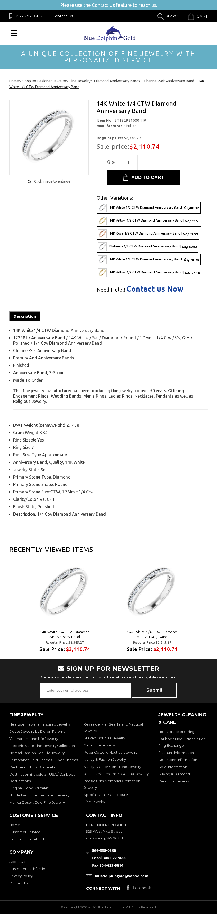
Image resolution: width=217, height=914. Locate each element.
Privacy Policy (21, 876)
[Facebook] (139, 889)
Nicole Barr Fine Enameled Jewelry (39, 795)
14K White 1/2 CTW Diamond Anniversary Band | (154, 207)
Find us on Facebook (27, 839)
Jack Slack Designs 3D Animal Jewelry (116, 774)
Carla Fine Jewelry (99, 745)
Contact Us (62, 16)
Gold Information (172, 767)
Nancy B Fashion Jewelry (105, 759)
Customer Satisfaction (28, 869)
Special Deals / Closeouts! (106, 795)
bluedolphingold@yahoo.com (121, 876)
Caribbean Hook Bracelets (32, 767)
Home (14, 825)
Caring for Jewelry (173, 781)
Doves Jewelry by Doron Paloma (37, 731)
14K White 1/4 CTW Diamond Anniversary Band (65, 634)
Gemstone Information (177, 760)
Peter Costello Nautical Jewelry (110, 752)
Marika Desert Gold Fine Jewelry (37, 802)
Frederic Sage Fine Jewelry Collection (42, 746)
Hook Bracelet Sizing (176, 732)
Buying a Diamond (174, 774)
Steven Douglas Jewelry (104, 738)
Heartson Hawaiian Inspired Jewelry (39, 724)
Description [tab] (24, 316)
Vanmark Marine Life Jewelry (33, 738)
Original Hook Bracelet (29, 788)
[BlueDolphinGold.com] (110, 40)
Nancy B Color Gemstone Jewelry (112, 766)
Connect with (103, 888)
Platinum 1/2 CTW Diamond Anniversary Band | (153, 246)
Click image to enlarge (52, 181)
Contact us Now (154, 289)
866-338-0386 (29, 16)
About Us (17, 861)
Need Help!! (111, 289)
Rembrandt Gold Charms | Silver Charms (43, 760)
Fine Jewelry (94, 802)
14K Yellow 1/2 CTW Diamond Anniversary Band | (154, 220)
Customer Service (24, 832)
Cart (202, 16)
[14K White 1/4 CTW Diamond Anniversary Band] (49, 165)
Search (173, 16)
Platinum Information (176, 752)
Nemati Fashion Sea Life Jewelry (37, 753)
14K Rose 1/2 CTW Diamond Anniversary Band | (153, 233)
